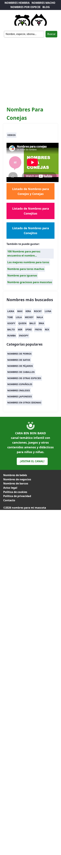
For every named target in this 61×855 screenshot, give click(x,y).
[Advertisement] (30, 69)
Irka (41, 323)
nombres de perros (19, 353)
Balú (32, 323)
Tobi (10, 317)
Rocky (38, 311)
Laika (10, 311)
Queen (22, 323)
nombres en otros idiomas (24, 402)
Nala (40, 317)
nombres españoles (19, 384)
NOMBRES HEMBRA (17, 3)
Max (19, 311)
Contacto (9, 500)
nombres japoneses (19, 396)
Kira (28, 311)
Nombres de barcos (15, 483)
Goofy (11, 323)
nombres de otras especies (24, 378)
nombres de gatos (18, 359)
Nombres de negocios (17, 479)
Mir (20, 329)
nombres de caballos (21, 372)
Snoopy (23, 335)
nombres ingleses (18, 390)
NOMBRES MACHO (43, 3)
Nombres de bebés (15, 475)
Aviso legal (10, 488)
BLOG (46, 7)
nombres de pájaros (20, 365)
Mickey (29, 317)
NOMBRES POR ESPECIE (25, 7)
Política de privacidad (17, 496)
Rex (47, 329)
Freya (38, 329)
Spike (28, 329)
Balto (11, 329)
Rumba (11, 335)
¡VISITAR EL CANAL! (32, 461)
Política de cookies (15, 492)
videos (11, 135)
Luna (48, 311)
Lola (19, 317)
